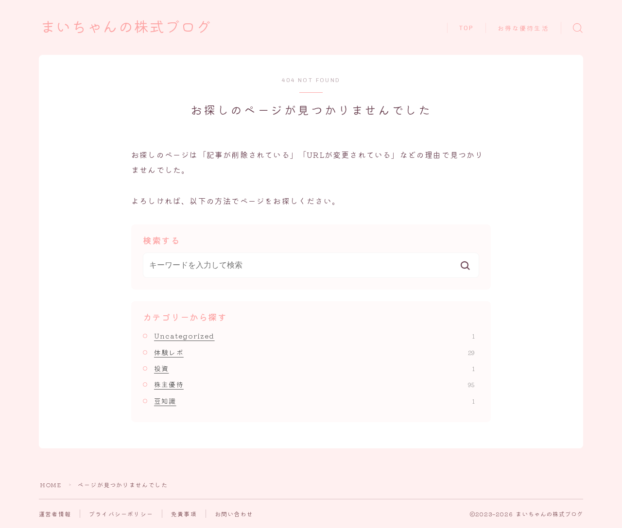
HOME (50, 484)
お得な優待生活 (523, 28)
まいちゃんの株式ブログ (125, 27)
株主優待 (314, 384)
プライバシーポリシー (121, 514)
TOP (466, 28)
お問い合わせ (234, 514)
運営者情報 (55, 514)
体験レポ (314, 352)
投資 (314, 368)
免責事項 (184, 514)
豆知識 (314, 401)
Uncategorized (314, 336)
